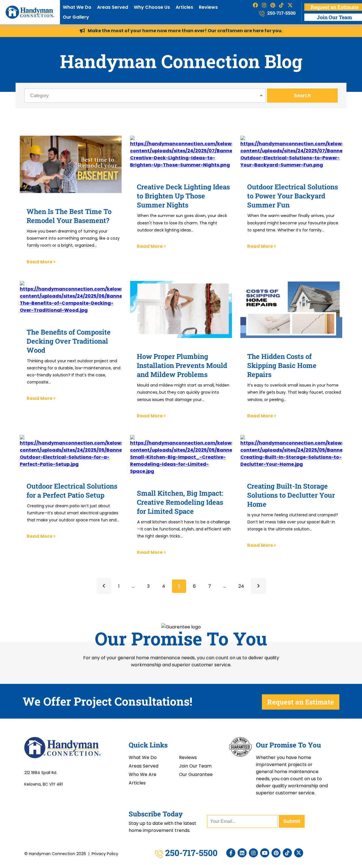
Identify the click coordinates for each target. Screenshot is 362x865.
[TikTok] (287, 852)
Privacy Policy (105, 854)
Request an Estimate (300, 701)
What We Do (77, 7)
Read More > (41, 262)
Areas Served (112, 7)
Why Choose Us (152, 7)
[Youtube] (264, 852)
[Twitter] (298, 852)
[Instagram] (253, 852)
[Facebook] (230, 852)
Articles (184, 7)
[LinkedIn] (242, 852)
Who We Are (142, 774)
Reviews (208, 7)
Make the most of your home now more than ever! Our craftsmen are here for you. (185, 30)
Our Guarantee (196, 774)
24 (241, 586)
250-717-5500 (281, 13)
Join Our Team (195, 766)
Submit (291, 821)
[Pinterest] (276, 852)
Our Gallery (76, 17)
